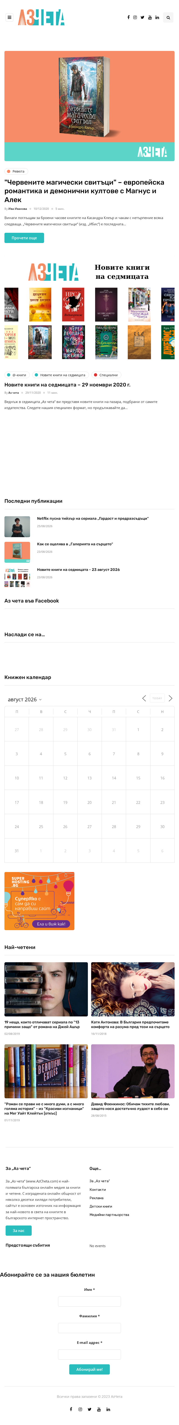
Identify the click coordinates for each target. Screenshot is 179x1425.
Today (157, 698)
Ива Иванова (17, 209)
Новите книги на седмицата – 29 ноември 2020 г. (67, 385)
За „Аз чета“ (100, 1181)
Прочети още (24, 237)
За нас (18, 1230)
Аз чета (13, 393)
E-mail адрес (89, 1342)
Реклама (96, 1198)
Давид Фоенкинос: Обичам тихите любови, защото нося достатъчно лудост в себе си (130, 1106)
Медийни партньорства (109, 1215)
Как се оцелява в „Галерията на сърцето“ (75, 544)
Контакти (98, 1190)
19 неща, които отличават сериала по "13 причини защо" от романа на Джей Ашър (42, 1024)
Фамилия (89, 1316)
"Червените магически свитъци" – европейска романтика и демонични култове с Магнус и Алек (84, 191)
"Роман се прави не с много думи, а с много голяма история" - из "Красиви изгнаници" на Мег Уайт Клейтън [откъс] (44, 1108)
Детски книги (101, 1206)
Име (89, 1289)
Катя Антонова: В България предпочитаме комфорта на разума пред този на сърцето (130, 1024)
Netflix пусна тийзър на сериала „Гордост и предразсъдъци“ (93, 518)
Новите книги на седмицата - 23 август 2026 (78, 569)
